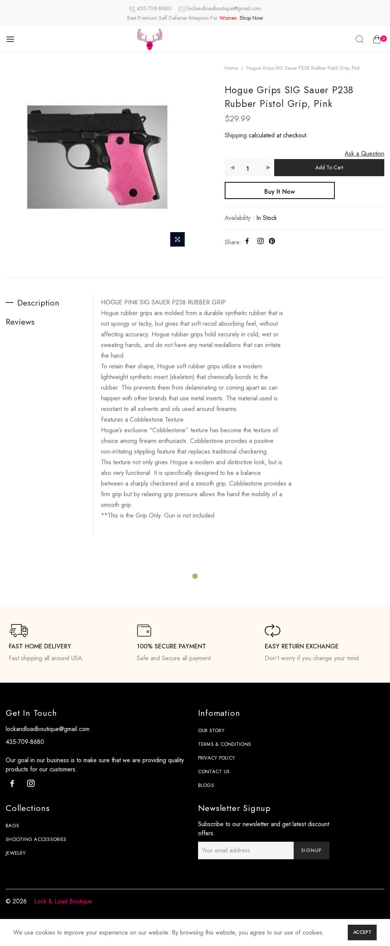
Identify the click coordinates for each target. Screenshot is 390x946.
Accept (362, 932)
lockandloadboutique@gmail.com (224, 8)
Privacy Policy (216, 757)
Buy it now (279, 191)
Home (231, 68)
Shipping (236, 135)
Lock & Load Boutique (63, 901)
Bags (12, 825)
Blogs (206, 785)
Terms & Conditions (224, 744)
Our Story (211, 730)
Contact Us (214, 771)
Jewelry (16, 853)
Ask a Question (364, 153)
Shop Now (251, 18)
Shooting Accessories (36, 839)
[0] (376, 40)
